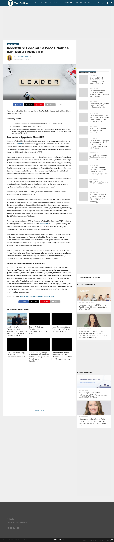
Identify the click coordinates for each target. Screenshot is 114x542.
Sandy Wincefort (23, 56)
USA (52, 296)
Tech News (54, 3)
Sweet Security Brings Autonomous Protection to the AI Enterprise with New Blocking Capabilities (39, 357)
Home (35, 3)
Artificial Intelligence (85, 3)
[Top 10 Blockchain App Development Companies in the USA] (17, 344)
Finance (100, 3)
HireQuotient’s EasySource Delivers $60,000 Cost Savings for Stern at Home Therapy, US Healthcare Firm (17, 331)
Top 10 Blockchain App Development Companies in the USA (16, 355)
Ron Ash (47, 296)
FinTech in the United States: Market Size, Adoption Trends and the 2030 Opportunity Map (62, 356)
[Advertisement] (57, 22)
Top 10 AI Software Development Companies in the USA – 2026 (39, 330)
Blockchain (67, 3)
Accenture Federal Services (31, 296)
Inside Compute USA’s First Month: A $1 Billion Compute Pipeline (61, 329)
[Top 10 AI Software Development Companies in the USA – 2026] (39, 319)
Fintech (44, 3)
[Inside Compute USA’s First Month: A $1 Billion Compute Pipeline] (62, 319)
